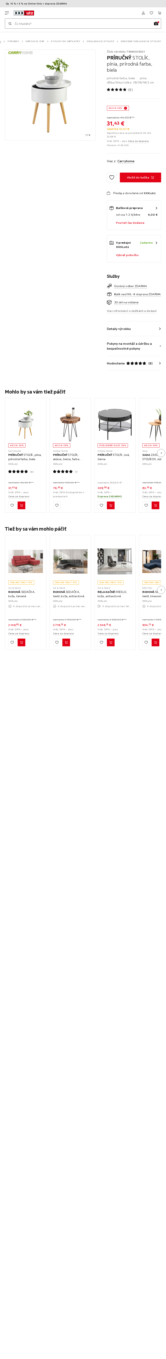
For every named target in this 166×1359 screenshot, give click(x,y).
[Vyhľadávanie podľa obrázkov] (156, 23)
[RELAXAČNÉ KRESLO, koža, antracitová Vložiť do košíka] (111, 642)
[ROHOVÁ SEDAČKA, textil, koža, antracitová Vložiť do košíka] (66, 642)
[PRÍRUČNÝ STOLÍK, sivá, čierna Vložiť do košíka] (111, 505)
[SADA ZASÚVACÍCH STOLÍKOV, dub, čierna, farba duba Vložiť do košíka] (155, 505)
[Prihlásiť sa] (143, 13)
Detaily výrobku (119, 329)
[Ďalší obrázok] (161, 453)
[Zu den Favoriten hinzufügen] (112, 177)
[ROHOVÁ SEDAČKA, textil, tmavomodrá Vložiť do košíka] (155, 642)
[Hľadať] (10, 23)
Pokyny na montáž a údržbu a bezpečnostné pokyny (129, 346)
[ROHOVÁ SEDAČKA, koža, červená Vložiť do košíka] (21, 642)
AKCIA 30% (115, 108)
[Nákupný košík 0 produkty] (159, 13)
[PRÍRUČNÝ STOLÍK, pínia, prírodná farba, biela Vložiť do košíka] (21, 505)
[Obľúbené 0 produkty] (151, 13)
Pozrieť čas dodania (130, 223)
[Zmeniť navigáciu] (7, 13)
